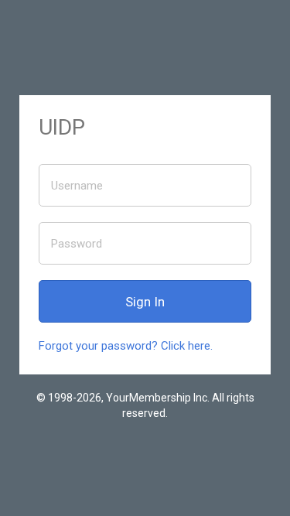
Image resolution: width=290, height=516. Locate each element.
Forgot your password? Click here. (126, 346)
